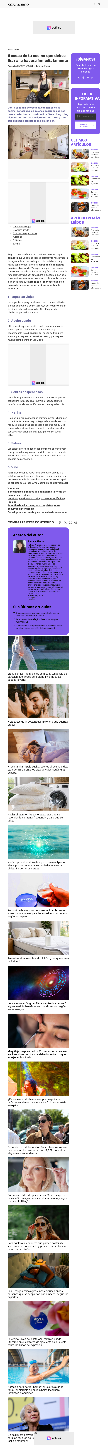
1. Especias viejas (22, 226)
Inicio (10, 49)
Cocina (16, 49)
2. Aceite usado (21, 230)
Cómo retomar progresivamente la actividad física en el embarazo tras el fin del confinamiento (39, 626)
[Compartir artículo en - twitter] (65, 522)
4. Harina (17, 236)
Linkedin (31, 600)
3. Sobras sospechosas (25, 233)
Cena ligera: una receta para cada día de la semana (37, 512)
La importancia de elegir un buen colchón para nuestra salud (37, 620)
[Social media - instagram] (92, 77)
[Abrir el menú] (99, 4)
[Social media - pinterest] (88, 77)
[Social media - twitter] (78, 77)
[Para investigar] (93, 4)
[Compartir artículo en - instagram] (70, 522)
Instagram (32, 597)
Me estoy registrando (84, 125)
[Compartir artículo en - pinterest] (75, 522)
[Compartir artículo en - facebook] (59, 522)
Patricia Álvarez (43, 66)
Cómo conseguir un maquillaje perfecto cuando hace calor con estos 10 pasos (37, 614)
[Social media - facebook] (83, 77)
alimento (13, 257)
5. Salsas (17, 240)
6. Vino (16, 243)
